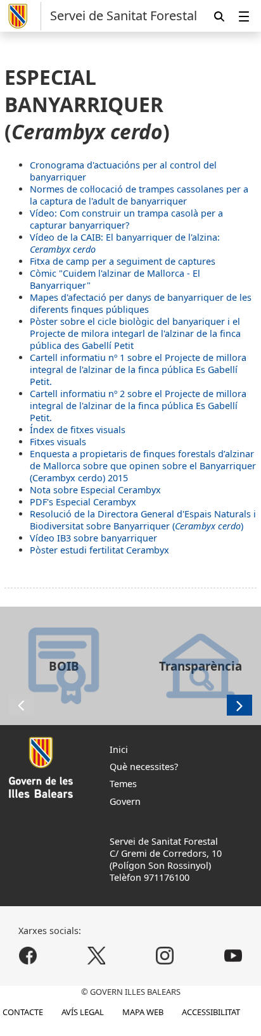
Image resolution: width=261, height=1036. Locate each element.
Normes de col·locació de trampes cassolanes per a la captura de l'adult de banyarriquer (139, 195)
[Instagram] (164, 955)
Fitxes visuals (58, 442)
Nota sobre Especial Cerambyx (95, 490)
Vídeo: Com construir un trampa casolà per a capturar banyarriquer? (126, 219)
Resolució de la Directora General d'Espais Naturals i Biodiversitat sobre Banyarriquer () (143, 520)
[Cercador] (219, 16)
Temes (123, 784)
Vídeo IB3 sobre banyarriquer (93, 538)
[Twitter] (96, 955)
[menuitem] (244, 16)
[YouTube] (233, 955)
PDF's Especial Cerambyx (83, 502)
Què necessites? (144, 767)
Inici (119, 749)
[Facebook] (28, 955)
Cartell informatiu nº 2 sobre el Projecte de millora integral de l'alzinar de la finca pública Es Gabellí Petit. (138, 406)
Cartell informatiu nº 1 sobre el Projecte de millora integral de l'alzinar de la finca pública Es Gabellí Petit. (138, 369)
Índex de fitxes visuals (77, 430)
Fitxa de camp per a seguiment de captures (122, 261)
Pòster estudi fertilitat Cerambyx (99, 550)
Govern (125, 801)
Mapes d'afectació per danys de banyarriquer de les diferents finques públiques (140, 303)
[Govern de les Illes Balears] (22, 16)
